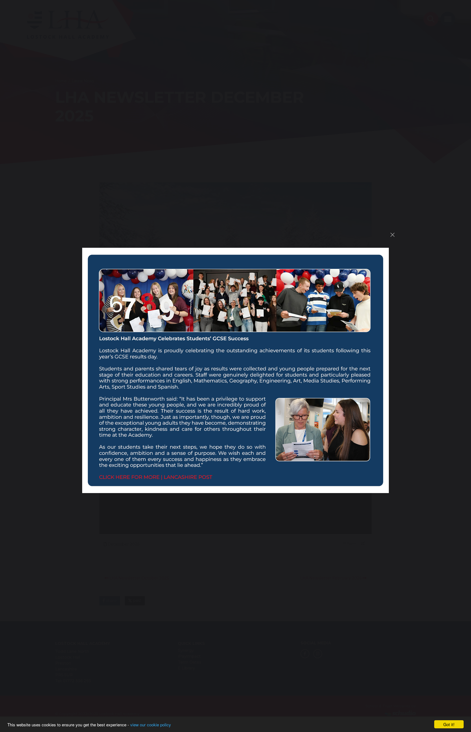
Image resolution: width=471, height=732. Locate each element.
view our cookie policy (150, 724)
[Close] (392, 235)
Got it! (449, 724)
